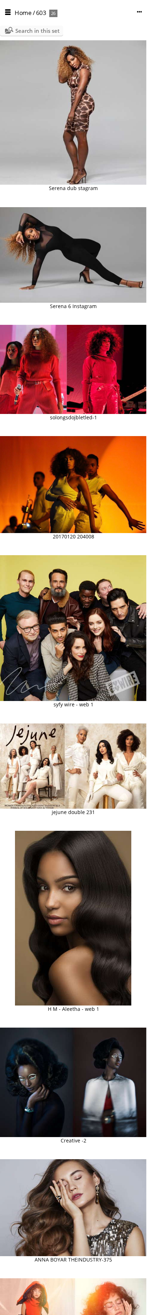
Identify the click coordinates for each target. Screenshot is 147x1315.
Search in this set (37, 30)
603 (41, 13)
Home (23, 13)
